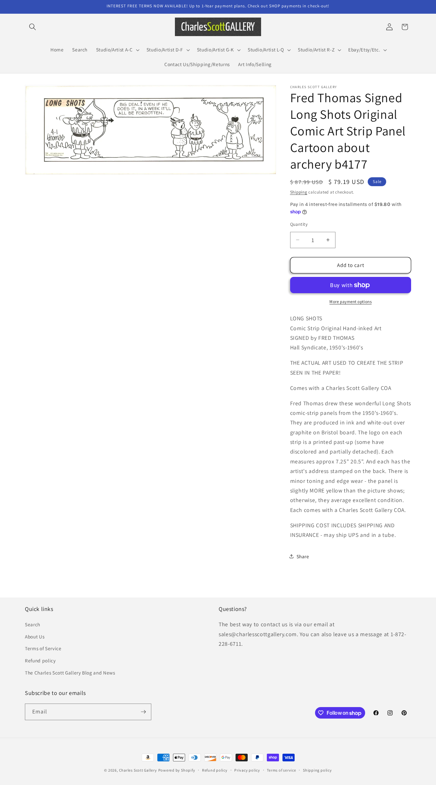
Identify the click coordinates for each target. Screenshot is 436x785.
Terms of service (281, 770)
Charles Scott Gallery (138, 770)
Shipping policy (317, 770)
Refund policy (40, 660)
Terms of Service (43, 648)
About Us (34, 636)
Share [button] (303, 556)
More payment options (350, 301)
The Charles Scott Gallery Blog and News (70, 672)
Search (32, 624)
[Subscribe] (143, 712)
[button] (32, 26)
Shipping (298, 192)
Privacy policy (247, 770)
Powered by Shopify (176, 770)
